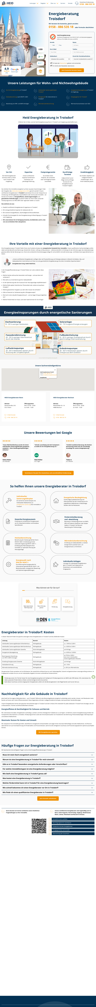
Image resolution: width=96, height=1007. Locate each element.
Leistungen (33, 3)
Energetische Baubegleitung (78, 90)
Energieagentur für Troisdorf (79, 97)
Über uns (53, 3)
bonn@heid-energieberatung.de (50, 375)
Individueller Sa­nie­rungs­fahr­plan (25, 497)
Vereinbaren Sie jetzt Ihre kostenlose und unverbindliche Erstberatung (48, 473)
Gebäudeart (53, 56)
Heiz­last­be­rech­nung (11, 97)
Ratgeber (43, 3)
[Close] (55, 370)
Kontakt (70, 3)
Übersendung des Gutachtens (61, 833)
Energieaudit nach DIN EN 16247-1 (23, 561)
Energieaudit (42, 97)
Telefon (75, 49)
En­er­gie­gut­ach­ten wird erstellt (61, 830)
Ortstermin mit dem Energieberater (63, 826)
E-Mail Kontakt (11, 415)
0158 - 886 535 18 (61, 27)
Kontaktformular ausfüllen (60, 819)
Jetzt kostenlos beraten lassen (72, 70)
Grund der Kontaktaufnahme (81, 56)
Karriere (63, 3)
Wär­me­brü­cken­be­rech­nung (46, 103)
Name (74, 42)
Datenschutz (63, 63)
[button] (28, 604)
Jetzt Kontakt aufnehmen (48, 798)
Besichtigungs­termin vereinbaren (62, 823)
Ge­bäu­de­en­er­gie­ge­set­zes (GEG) (20, 191)
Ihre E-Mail (53, 49)
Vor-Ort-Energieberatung (13, 90)
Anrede (52, 42)
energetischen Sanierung (23, 504)
